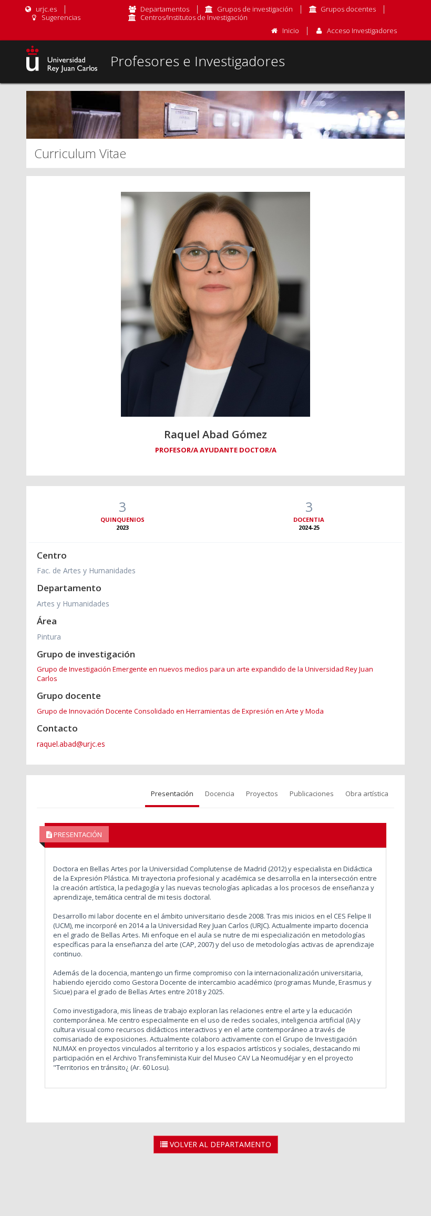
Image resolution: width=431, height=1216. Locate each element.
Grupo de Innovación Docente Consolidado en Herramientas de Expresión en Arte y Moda (180, 711)
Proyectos (262, 793)
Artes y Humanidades (73, 604)
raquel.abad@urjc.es (71, 744)
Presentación (172, 793)
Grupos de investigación (255, 9)
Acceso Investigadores (362, 30)
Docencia (219, 793)
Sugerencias (60, 17)
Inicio (290, 30)
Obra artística (366, 793)
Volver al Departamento (219, 1144)
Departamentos (164, 9)
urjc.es (45, 9)
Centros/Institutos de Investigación (194, 17)
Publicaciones (312, 793)
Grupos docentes (348, 9)
